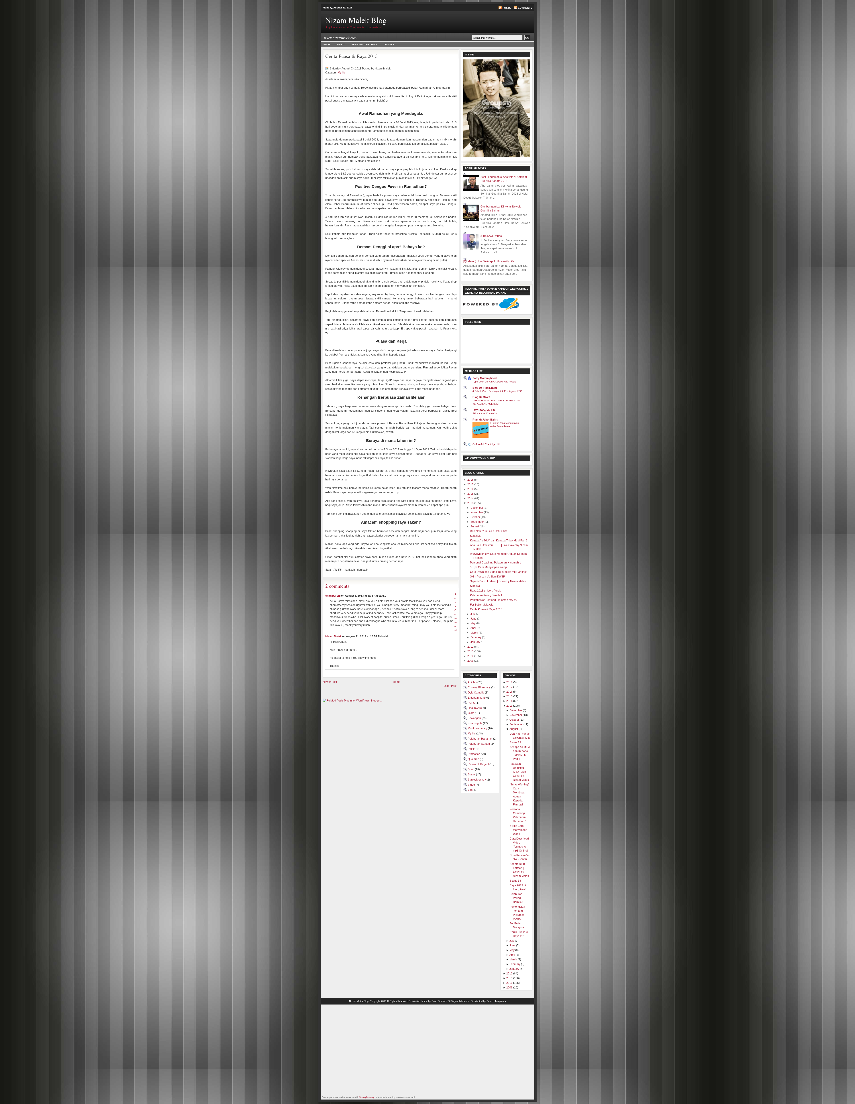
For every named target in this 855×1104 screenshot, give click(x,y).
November (477, 512)
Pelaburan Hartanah (480, 738)
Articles (472, 682)
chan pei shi (332, 595)
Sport (471, 769)
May (473, 623)
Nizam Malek (333, 636)
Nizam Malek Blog (356, 19)
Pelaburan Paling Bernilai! (486, 595)
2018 (470, 479)
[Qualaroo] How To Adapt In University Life (488, 261)
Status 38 (475, 586)
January (475, 642)
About (341, 44)
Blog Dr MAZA (481, 397)
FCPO (472, 702)
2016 (470, 489)
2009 (470, 660)
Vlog (471, 789)
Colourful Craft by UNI (486, 444)
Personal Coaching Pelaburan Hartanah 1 (495, 562)
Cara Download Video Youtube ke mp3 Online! (498, 571)
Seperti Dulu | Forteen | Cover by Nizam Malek (498, 581)
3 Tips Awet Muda (491, 236)
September (477, 521)
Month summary (478, 728)
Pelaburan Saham (479, 743)
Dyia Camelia (476, 692)
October (475, 517)
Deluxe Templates (496, 1001)
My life (342, 72)
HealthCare (475, 708)
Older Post (450, 685)
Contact (389, 44)
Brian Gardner (439, 1001)
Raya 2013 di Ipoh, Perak (485, 590)
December (477, 507)
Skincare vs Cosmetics (485, 413)
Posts (507, 7)
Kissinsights (475, 723)
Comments (525, 7)
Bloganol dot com (459, 1001)
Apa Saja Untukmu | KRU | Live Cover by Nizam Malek (519, 771)
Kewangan (475, 718)
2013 (470, 503)
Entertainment (476, 697)
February (476, 637)
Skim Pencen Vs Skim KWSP (487, 576)
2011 (470, 651)
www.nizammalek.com (340, 37)
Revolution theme (418, 1001)
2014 (470, 498)
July (473, 614)
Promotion (474, 754)
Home (396, 681)
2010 (470, 656)
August (475, 526)
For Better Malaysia (481, 604)
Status (472, 774)
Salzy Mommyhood (484, 378)
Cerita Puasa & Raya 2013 (351, 56)
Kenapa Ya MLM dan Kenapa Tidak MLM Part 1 (498, 540)
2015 (470, 493)
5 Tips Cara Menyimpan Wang (488, 567)
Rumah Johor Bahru (485, 419)
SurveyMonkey (477, 779)
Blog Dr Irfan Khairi (484, 387)
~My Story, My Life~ (484, 410)
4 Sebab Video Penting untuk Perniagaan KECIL (498, 391)
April (473, 628)
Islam (471, 713)
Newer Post (330, 681)
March (474, 632)
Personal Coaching (364, 44)
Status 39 (475, 535)
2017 (470, 484)
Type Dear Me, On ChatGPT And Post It (494, 381)
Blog (327, 44)
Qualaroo (474, 759)
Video (472, 784)
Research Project (478, 764)
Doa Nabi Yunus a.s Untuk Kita (488, 531)
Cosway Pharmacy (479, 687)
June (473, 618)
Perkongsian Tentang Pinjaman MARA (493, 600)
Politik (472, 748)
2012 (470, 646)
